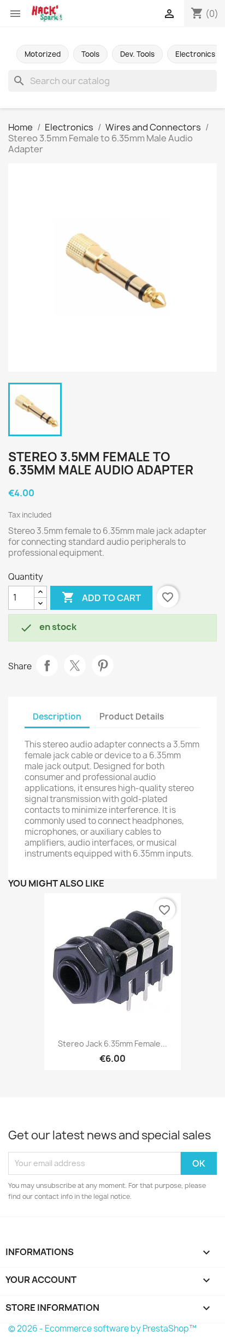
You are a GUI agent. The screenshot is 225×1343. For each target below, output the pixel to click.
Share (47, 665)
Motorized (43, 54)
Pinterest (103, 665)
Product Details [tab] (131, 716)
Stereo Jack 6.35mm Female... (112, 1043)
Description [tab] (57, 716)
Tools (90, 54)
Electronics (195, 54)
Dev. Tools (137, 54)
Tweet (75, 665)
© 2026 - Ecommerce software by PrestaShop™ (102, 1328)
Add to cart (101, 597)
